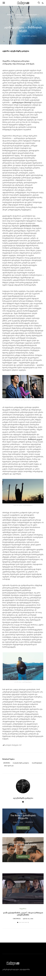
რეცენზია (23, 22)
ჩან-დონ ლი (9, 766)
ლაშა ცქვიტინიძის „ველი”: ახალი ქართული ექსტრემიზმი (23, 914)
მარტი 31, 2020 (18, 822)
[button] (43, 3)
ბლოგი (18, 15)
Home (9, 15)
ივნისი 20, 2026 (28, 918)
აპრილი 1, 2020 (14, 36)
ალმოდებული (37, 763)
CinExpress (29, 822)
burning (7, 763)
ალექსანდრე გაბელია (29, 36)
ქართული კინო (27, 842)
